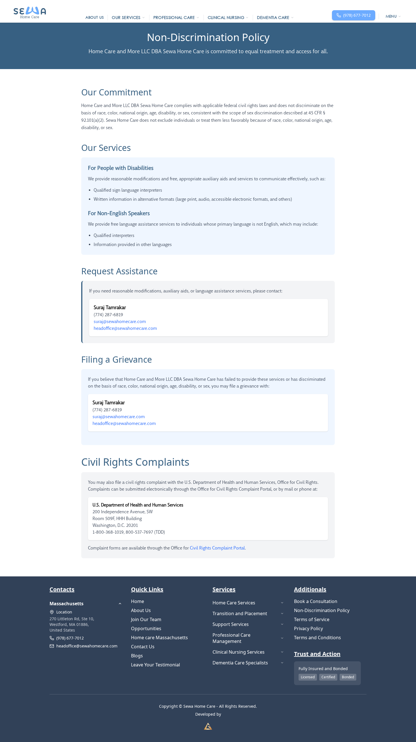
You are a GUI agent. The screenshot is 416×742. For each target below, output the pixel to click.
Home (137, 601)
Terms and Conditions (317, 637)
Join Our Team (146, 619)
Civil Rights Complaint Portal (217, 548)
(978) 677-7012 (70, 638)
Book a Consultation (315, 601)
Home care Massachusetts (159, 637)
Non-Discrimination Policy (321, 610)
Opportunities (146, 628)
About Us (141, 610)
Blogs (137, 656)
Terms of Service (311, 619)
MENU (391, 16)
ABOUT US (94, 17)
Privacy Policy (308, 628)
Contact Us (143, 646)
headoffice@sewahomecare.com (86, 646)
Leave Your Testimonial (155, 665)
